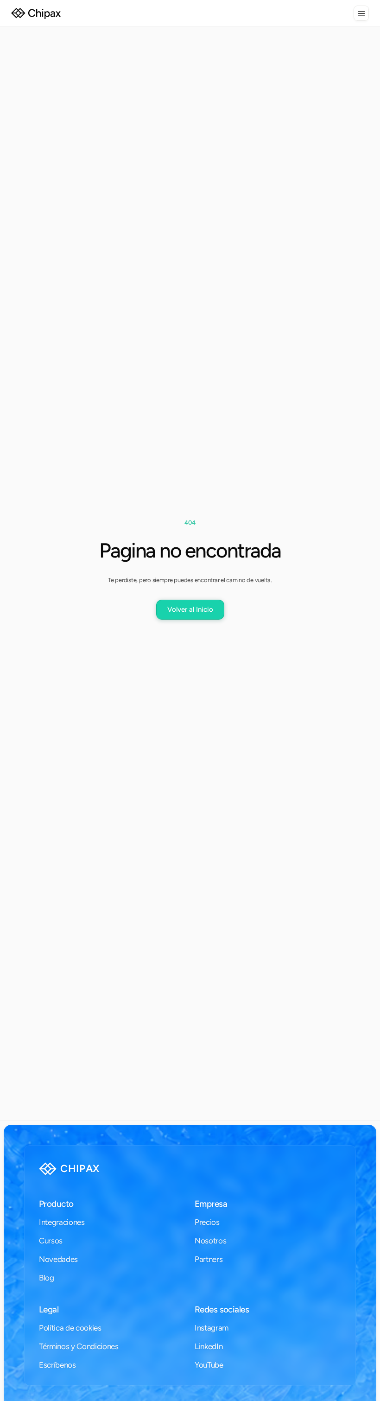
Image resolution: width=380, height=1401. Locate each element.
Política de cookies (70, 1327)
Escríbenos (57, 1364)
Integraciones (62, 1222)
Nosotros (210, 1240)
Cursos (51, 1240)
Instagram (211, 1327)
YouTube (209, 1364)
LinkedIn (208, 1346)
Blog (46, 1277)
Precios (207, 1222)
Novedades (58, 1259)
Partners (208, 1259)
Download (62, 1346)
